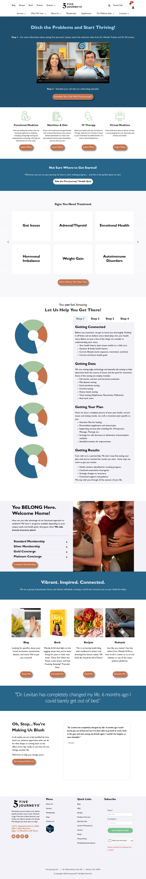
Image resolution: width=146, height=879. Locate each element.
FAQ (78, 809)
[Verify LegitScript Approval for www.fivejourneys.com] (50, 833)
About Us (55, 14)
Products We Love (83, 817)
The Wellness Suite (104, 14)
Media (79, 834)
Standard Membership (29, 541)
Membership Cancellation (86, 843)
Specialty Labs (82, 821)
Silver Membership (27, 546)
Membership (71, 14)
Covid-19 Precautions (84, 826)
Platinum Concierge (28, 556)
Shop (47, 817)
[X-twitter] (27, 836)
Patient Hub (118, 6)
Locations (123, 14)
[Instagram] (18, 836)
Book (31, 6)
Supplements (86, 14)
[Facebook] (13, 836)
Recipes (22, 6)
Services (20, 14)
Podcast (40, 6)
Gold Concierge (25, 551)
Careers (80, 830)
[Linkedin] (22, 836)
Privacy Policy (82, 839)
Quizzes (49, 6)
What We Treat (37, 14)
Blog (13, 6)
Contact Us (50, 821)
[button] (109, 5)
